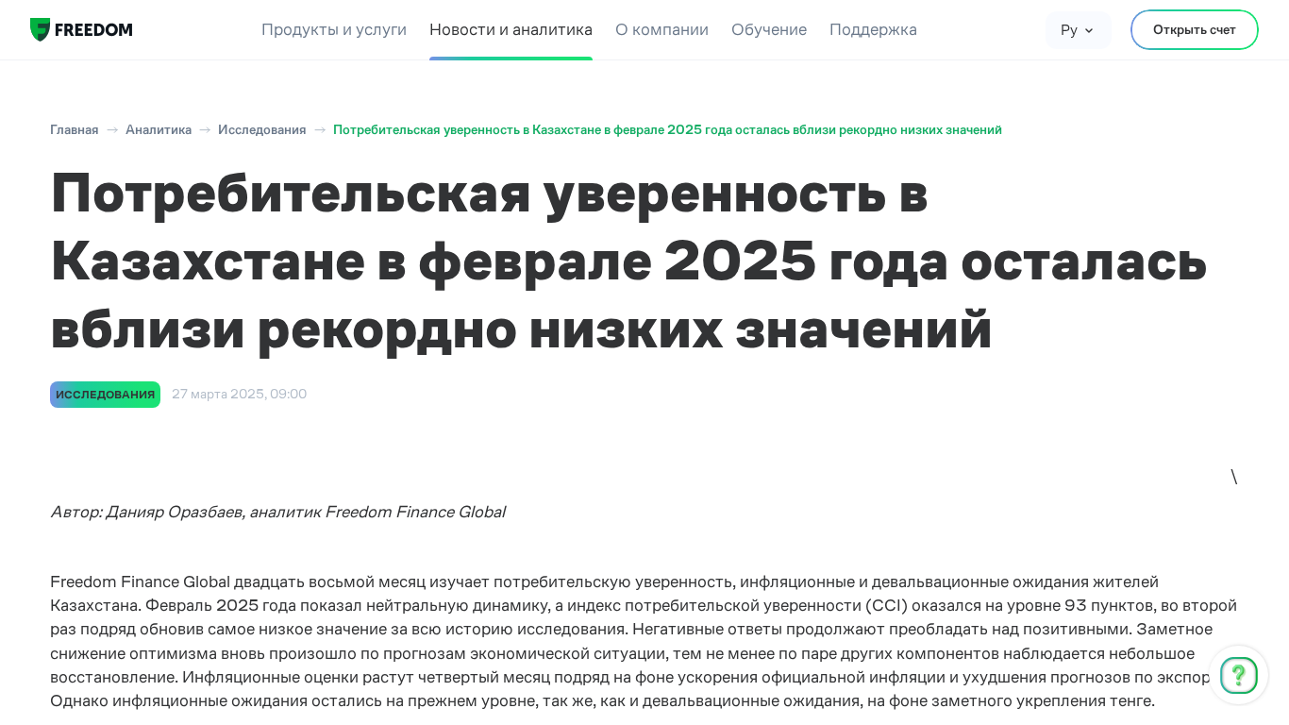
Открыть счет (1194, 29)
